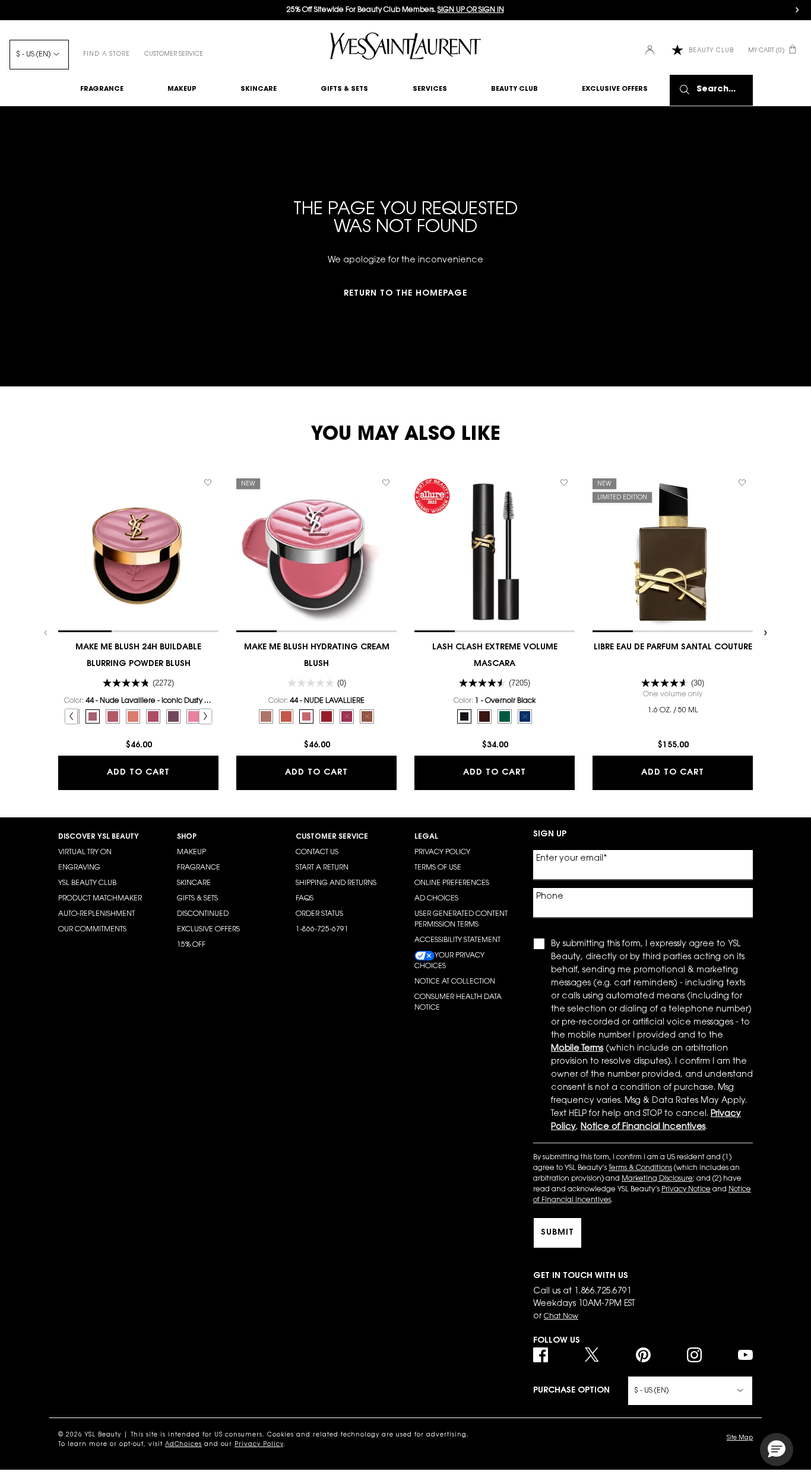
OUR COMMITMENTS (92, 929)
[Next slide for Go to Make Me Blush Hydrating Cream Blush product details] (391, 552)
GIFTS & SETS (197, 898)
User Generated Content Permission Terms (461, 919)
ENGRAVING (79, 867)
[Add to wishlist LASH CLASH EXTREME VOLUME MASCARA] (564, 483)
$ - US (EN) (33, 54)
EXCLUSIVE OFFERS (208, 929)
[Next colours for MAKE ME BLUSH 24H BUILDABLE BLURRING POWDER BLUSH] (205, 716)
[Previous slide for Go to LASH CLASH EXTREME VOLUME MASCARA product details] (420, 552)
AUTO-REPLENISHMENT (96, 914)
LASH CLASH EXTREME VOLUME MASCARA (494, 655)
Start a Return (322, 867)
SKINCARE (194, 883)
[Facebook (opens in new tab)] (540, 1354)
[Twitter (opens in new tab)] (591, 1354)
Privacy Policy (442, 852)
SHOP (187, 837)
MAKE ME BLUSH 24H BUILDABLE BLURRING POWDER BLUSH (138, 655)
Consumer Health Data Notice (458, 1002)
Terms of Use (437, 867)
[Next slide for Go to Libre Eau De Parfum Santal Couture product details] (747, 552)
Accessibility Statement (457, 940)
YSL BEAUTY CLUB (87, 883)
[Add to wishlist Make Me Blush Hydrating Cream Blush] (386, 483)
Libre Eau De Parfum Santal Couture (673, 647)
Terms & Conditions (640, 1168)
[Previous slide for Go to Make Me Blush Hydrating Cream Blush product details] (242, 552)
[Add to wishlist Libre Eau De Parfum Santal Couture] (742, 483)
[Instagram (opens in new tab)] (694, 1354)
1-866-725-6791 (322, 929)
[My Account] (651, 50)
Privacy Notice (686, 1189)
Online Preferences (451, 883)
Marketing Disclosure (657, 1178)
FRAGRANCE (198, 867)
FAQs (304, 898)
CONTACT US (317, 852)
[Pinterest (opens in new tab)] (643, 1354)
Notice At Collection (454, 981)
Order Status (319, 914)
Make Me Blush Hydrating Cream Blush (316, 655)
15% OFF (191, 945)
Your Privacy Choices (449, 961)
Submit (557, 1233)
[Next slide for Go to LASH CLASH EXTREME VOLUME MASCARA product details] (569, 552)
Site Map (740, 1438)
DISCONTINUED (203, 914)
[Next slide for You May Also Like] (765, 633)
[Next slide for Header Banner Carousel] (797, 10)
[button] (776, 1449)
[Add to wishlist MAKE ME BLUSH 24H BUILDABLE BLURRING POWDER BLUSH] (208, 483)
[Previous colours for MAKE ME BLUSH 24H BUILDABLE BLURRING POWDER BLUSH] (71, 716)
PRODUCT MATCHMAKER (100, 898)
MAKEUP (191, 852)
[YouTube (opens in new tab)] (745, 1354)
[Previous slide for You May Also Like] (46, 633)
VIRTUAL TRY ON (85, 852)
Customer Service (173, 55)
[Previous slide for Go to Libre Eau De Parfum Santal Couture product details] (598, 552)
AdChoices (183, 1445)
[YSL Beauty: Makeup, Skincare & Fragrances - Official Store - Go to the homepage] (405, 46)
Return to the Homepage (405, 294)
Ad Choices (436, 898)
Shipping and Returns (336, 883)
